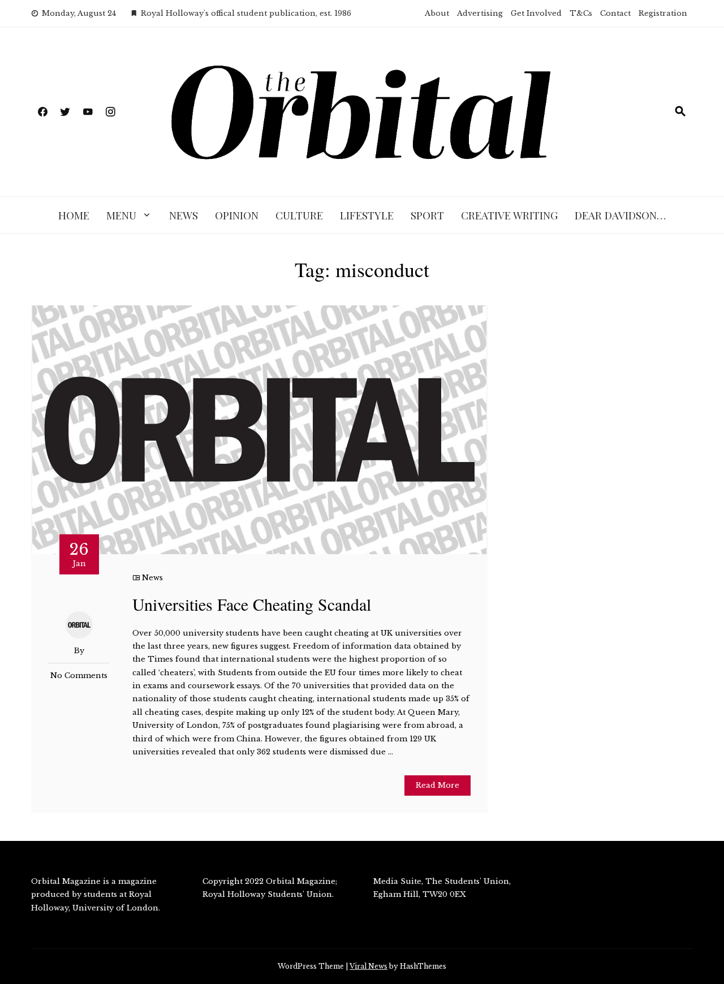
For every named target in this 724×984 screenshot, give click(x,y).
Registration (663, 13)
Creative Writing (509, 215)
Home (73, 215)
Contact (615, 13)
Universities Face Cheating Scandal (251, 604)
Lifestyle (367, 215)
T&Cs (581, 13)
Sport (427, 215)
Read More (437, 785)
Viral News (368, 966)
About (437, 13)
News (183, 215)
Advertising (480, 13)
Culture (299, 215)
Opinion (236, 215)
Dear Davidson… (620, 215)
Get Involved (536, 13)
